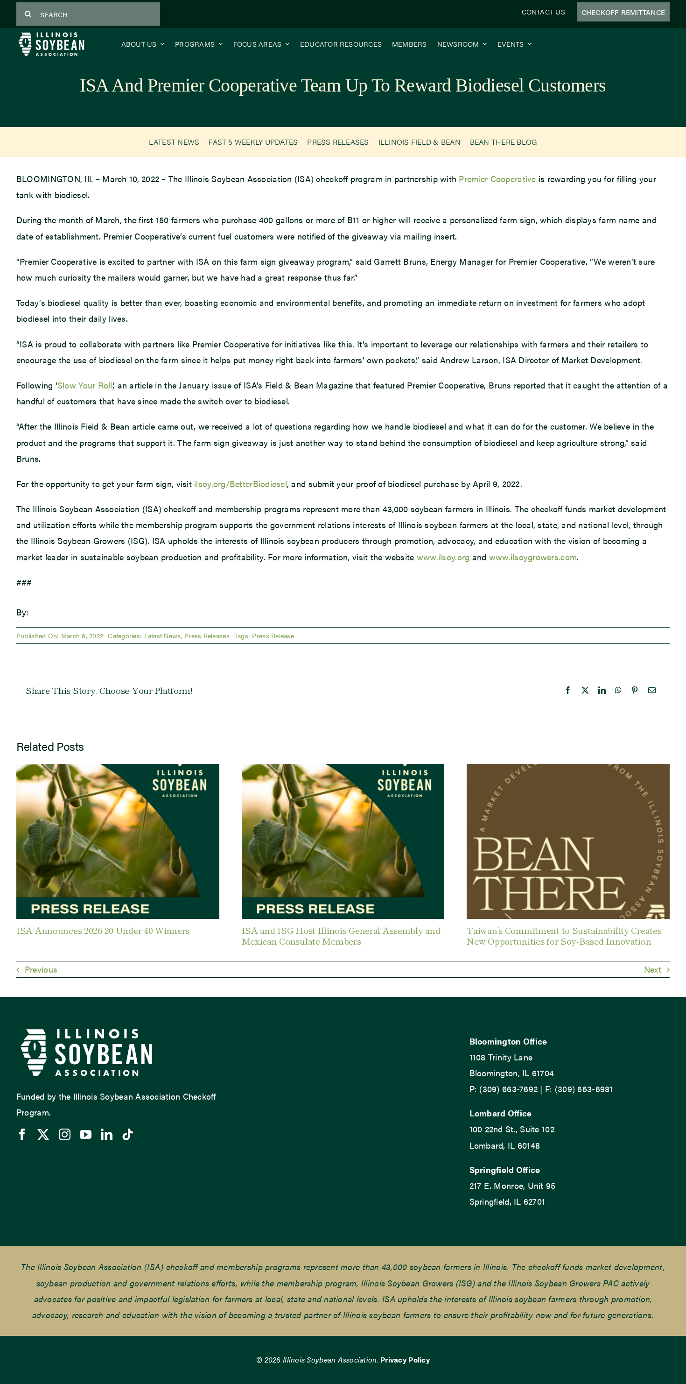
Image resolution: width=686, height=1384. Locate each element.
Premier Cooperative (497, 178)
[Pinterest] (634, 690)
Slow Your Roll (84, 385)
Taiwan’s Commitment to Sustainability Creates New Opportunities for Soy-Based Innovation (564, 935)
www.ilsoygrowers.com (533, 557)
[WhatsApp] (618, 690)
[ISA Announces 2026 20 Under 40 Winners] (117, 770)
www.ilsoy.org (443, 557)
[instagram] (64, 1134)
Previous (41, 969)
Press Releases (207, 635)
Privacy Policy (405, 1359)
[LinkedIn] (602, 690)
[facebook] (22, 1134)
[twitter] (43, 1134)
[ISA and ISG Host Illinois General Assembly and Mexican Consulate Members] (343, 770)
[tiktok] (127, 1134)
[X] (585, 690)
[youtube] (85, 1134)
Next (652, 969)
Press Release (273, 635)
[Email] (652, 690)
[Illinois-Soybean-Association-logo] (51, 34)
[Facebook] (568, 690)
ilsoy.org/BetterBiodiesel (240, 483)
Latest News (162, 635)
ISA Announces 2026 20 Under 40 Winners (102, 930)
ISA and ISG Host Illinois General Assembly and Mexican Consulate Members (341, 935)
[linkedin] (106, 1134)
